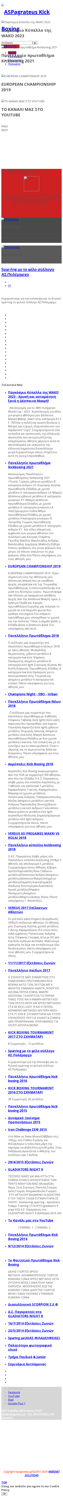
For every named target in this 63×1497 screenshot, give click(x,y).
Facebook (14, 1392)
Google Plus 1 (16, 1403)
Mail (10, 1400)
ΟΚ (4, 1494)
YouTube (14, 1396)
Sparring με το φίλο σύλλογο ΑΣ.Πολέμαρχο (27, 272)
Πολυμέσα (14, 63)
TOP (4, 1482)
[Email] (9, 286)
